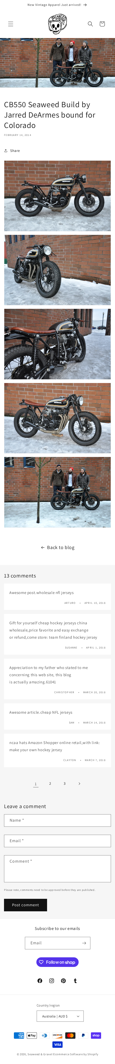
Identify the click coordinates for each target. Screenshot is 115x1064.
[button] (11, 24)
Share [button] (15, 150)
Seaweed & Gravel (40, 1054)
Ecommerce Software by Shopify (75, 1054)
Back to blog (60, 547)
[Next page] (79, 783)
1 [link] (36, 783)
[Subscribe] (84, 943)
